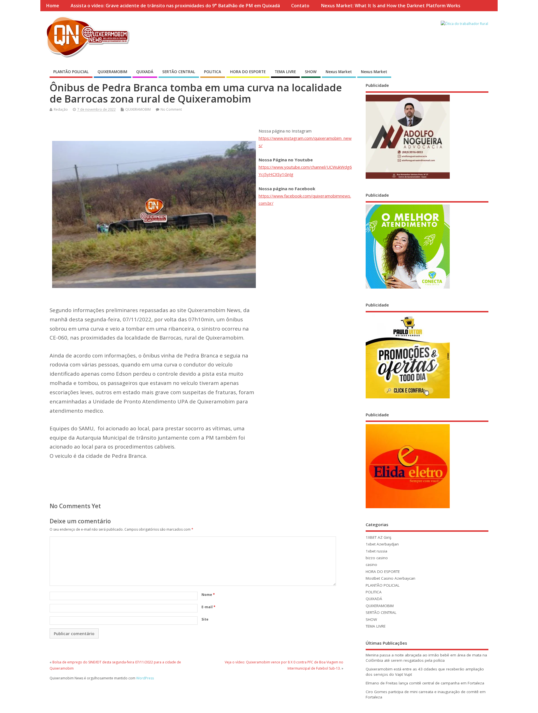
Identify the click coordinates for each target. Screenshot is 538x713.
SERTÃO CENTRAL (178, 71)
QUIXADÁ (144, 71)
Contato (300, 6)
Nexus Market (339, 71)
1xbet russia (376, 551)
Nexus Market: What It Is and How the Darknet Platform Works (390, 6)
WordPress (145, 678)
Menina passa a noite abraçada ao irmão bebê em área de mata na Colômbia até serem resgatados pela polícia (426, 657)
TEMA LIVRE (285, 71)
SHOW (311, 71)
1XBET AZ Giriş (378, 537)
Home (52, 6)
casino (371, 564)
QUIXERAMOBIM (112, 71)
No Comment (171, 109)
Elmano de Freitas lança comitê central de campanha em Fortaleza (425, 683)
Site (204, 619)
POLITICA (212, 71)
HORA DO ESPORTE (248, 71)
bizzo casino (377, 557)
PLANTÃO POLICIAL (71, 71)
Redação (61, 109)
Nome (208, 594)
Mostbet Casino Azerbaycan (390, 578)
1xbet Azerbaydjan (382, 544)
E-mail (208, 607)
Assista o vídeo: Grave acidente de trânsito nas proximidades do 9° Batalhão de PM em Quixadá (175, 6)
